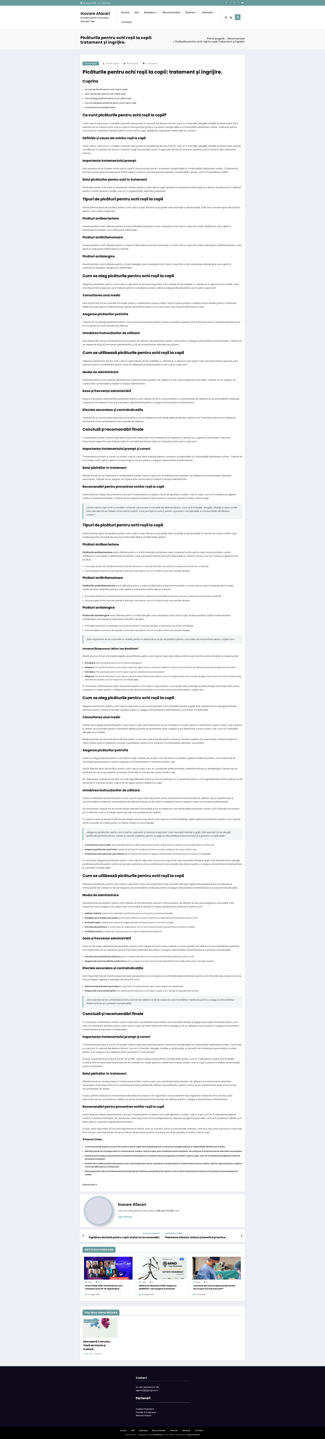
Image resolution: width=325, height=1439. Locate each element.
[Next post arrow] (241, 1236)
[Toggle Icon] (237, 17)
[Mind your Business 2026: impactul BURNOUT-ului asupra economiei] (162, 1268)
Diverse (190, 12)
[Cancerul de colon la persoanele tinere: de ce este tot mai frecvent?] (216, 1268)
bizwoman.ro (90, 1184)
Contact (126, 22)
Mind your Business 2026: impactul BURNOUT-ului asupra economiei (157, 1287)
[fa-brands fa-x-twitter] (230, 2)
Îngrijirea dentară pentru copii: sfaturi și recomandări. (124, 1237)
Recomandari (171, 12)
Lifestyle (207, 12)
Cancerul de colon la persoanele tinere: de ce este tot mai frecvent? (214, 1287)
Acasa (125, 12)
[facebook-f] (226, 2)
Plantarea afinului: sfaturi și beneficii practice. (195, 1237)
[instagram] (238, 2)
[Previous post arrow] (83, 1236)
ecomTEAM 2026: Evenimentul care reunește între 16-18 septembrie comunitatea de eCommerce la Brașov (106, 1287)
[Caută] (226, 17)
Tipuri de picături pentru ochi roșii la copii (105, 93)
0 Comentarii (151, 63)
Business (149, 12)
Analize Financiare (145, 1409)
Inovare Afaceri (95, 13)
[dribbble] (234, 2)
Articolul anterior (151, 1233)
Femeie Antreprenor (146, 1412)
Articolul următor (174, 1233)
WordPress (158, 1434)
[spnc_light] (231, 17)
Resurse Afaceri (143, 1415)
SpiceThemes (194, 1434)
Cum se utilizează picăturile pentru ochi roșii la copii (110, 103)
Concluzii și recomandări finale (100, 107)
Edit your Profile (165, 1210)
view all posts (125, 1217)
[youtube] (242, 2)
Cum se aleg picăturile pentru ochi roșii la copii (108, 98)
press (90, 1282)
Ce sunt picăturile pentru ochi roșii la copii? (106, 89)
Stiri (136, 12)
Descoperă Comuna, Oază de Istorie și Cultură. (96, 1345)
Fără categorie (90, 1321)
